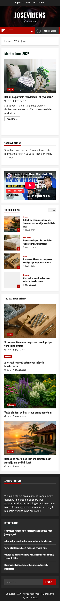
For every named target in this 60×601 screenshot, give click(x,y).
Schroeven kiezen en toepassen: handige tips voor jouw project (12, 261)
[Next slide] (54, 210)
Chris (9, 101)
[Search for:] (23, 582)
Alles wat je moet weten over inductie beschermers (12, 280)
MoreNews (48, 593)
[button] (3, 30)
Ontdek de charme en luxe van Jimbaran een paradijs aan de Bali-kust (12, 224)
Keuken (26, 275)
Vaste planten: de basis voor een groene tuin (28, 412)
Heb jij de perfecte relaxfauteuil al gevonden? (30, 76)
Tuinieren (11, 405)
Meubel (10, 89)
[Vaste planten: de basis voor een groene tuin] (30, 391)
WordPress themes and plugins (21, 503)
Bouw (25, 256)
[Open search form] (32, 31)
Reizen (25, 217)
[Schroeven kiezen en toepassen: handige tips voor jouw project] (30, 321)
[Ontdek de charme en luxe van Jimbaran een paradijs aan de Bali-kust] (30, 438)
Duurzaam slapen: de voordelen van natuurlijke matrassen (12, 243)
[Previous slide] (50, 210)
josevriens (30, 15)
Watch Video (50, 30)
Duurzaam (27, 237)
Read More (13, 118)
